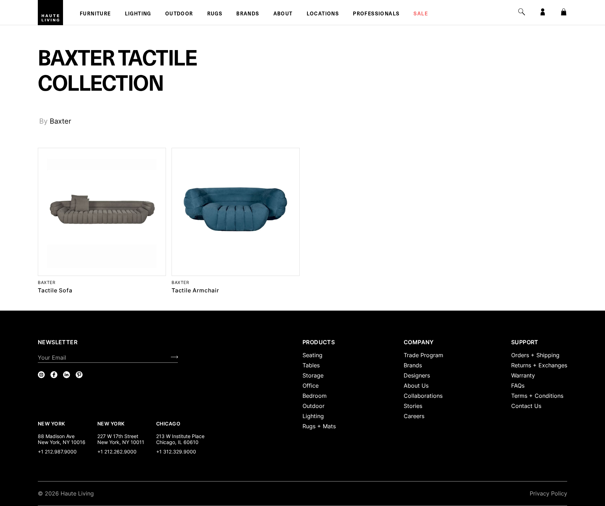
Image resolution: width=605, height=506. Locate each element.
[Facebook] (53, 374)
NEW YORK (52, 423)
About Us (416, 385)
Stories (413, 405)
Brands (247, 14)
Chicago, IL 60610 (177, 442)
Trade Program (423, 355)
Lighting (138, 14)
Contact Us (526, 405)
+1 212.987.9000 (57, 452)
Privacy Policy (548, 493)
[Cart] (563, 12)
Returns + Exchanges (539, 365)
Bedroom (314, 395)
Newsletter (57, 342)
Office (310, 385)
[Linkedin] (66, 374)
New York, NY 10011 (120, 442)
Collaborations (423, 395)
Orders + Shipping (535, 355)
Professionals (376, 14)
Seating (312, 355)
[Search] (521, 12)
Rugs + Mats (319, 426)
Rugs (215, 14)
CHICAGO (168, 423)
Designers (417, 375)
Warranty (523, 375)
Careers (414, 416)
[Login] (542, 12)
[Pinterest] (79, 374)
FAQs (517, 385)
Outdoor (179, 14)
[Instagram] (41, 374)
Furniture (95, 14)
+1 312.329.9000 (176, 452)
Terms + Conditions (537, 395)
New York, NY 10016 (61, 442)
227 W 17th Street (117, 436)
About (283, 14)
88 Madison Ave (56, 436)
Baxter (60, 121)
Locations (323, 14)
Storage (313, 375)
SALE (420, 14)
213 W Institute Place (180, 436)
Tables (311, 365)
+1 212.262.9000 (117, 452)
